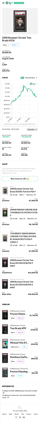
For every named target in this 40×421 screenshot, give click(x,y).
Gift (22, 414)
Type (3, 199)
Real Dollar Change (26, 135)
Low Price (5, 153)
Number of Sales (7, 147)
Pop (3, 63)
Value (36, 314)
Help (10, 414)
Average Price (25, 147)
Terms (36, 414)
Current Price (25, 141)
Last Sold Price (6, 51)
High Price (24, 153)
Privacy (28, 414)
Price (36, 199)
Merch (17, 414)
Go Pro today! (18, 3)
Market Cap (5, 69)
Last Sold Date (6, 57)
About (4, 414)
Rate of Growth (6, 135)
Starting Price (6, 141)
